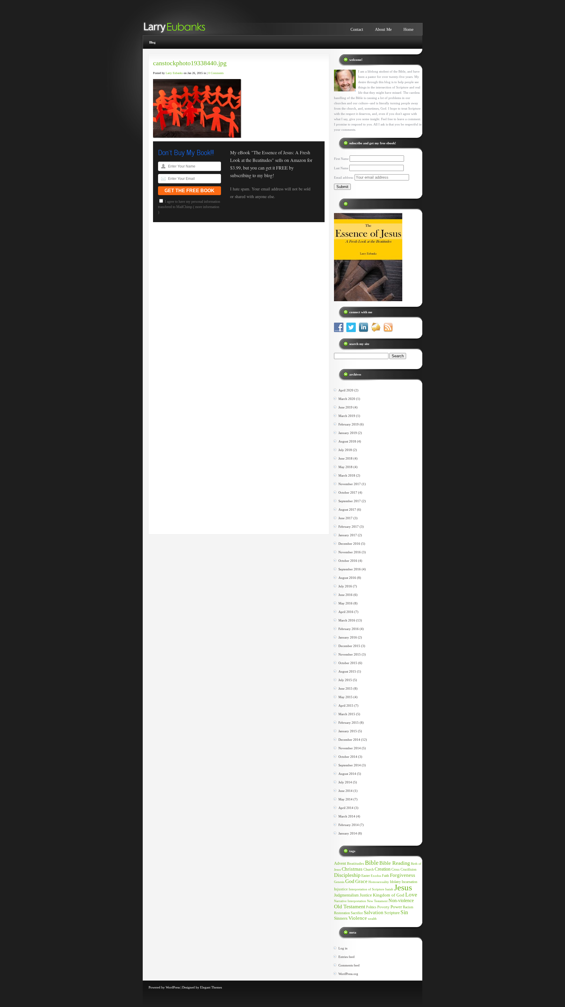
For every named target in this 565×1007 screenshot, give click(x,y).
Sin (404, 912)
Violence (357, 918)
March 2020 (346, 399)
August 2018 (347, 441)
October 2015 (347, 663)
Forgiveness (402, 875)
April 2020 (345, 390)
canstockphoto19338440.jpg (190, 63)
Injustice (341, 889)
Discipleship (347, 875)
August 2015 (347, 671)
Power (396, 906)
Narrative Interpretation (350, 901)
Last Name (341, 168)
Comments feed (349, 965)
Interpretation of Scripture (366, 889)
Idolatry (395, 882)
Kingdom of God (388, 895)
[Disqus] (239, 305)
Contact (356, 29)
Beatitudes (355, 863)
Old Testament (349, 906)
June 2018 (345, 458)
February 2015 (348, 722)
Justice (366, 895)
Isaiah (389, 889)
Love (411, 895)
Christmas (352, 869)
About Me (383, 29)
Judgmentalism (346, 895)
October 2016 (347, 560)
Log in (343, 948)
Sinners (341, 918)
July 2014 (345, 782)
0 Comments (216, 73)
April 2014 (345, 808)
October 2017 (347, 492)
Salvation (373, 912)
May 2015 (345, 697)
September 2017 (349, 501)
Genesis (339, 882)
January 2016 (347, 637)
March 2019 (346, 416)
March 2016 (346, 620)
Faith (385, 876)
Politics (371, 907)
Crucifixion (408, 869)
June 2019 (345, 407)
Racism (408, 907)
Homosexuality (378, 882)
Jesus (403, 887)
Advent (340, 863)
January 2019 (347, 433)
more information (207, 207)
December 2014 (349, 739)
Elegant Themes (211, 987)
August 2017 (347, 509)
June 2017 (345, 518)
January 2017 (347, 535)
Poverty (383, 907)
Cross (395, 869)
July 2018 (345, 450)
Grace (361, 881)
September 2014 (349, 765)
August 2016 (347, 577)
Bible (371, 862)
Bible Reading (394, 863)
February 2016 (348, 629)
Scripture (392, 912)
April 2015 (345, 705)
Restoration (342, 913)
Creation (382, 869)
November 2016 (349, 552)
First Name (341, 158)
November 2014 (349, 748)
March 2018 (346, 475)
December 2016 (349, 543)
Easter (365, 875)
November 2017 (349, 484)
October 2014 (347, 756)
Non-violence (401, 900)
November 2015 (349, 654)
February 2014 (348, 825)
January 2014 (347, 833)
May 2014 (345, 799)
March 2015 (346, 714)
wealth (372, 918)
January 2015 (347, 731)
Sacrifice (357, 913)
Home (408, 29)
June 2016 (345, 595)
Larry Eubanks (174, 73)
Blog (152, 42)
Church (368, 869)
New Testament (377, 901)
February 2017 (348, 526)
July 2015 (345, 680)
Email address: (344, 177)
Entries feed (346, 957)
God (349, 881)
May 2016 (345, 603)
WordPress (173, 987)
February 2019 (348, 424)
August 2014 (347, 773)
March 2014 (346, 816)
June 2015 (345, 688)
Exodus (376, 875)
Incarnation (409, 882)
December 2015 (349, 646)
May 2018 (345, 467)
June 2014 (345, 790)
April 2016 (345, 612)
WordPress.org (348, 974)
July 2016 (345, 586)
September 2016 (349, 569)
